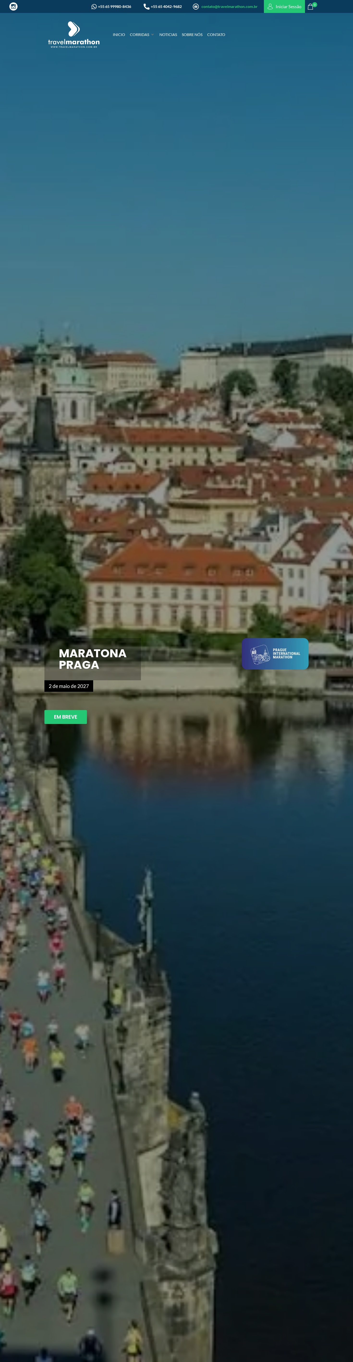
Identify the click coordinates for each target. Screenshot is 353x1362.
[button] (142, 34)
